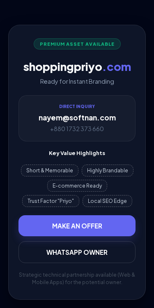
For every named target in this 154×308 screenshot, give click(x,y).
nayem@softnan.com (77, 117)
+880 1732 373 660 (77, 128)
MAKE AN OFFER (77, 226)
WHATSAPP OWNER (77, 252)
